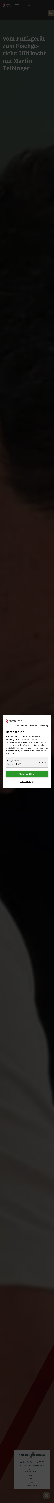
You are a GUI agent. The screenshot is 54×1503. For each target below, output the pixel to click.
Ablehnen (25, 781)
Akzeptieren (25, 773)
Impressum (22, 725)
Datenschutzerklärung (38, 725)
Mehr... (41, 762)
